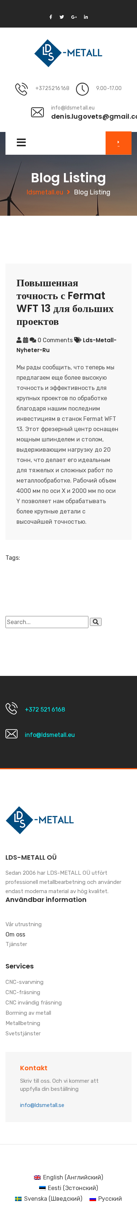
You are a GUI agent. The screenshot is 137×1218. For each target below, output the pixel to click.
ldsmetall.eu (45, 192)
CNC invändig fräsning (33, 1003)
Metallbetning (22, 1024)
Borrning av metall (28, 1013)
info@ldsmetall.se (42, 1105)
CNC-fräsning (22, 993)
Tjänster (16, 944)
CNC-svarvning (24, 982)
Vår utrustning (23, 925)
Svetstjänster (23, 1034)
